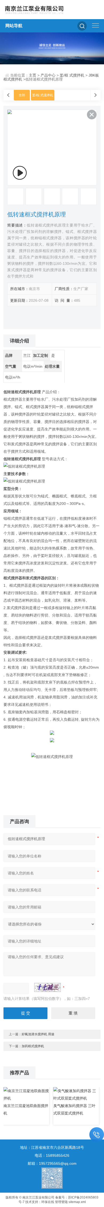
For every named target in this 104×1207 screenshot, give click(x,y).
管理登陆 (61, 1202)
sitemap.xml (77, 1202)
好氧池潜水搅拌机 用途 (38, 1034)
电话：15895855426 (52, 1155)
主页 (32, 75)
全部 (22, 95)
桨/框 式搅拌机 (72, 75)
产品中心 (48, 75)
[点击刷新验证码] (47, 987)
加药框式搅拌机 (33, 1046)
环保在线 (47, 1202)
